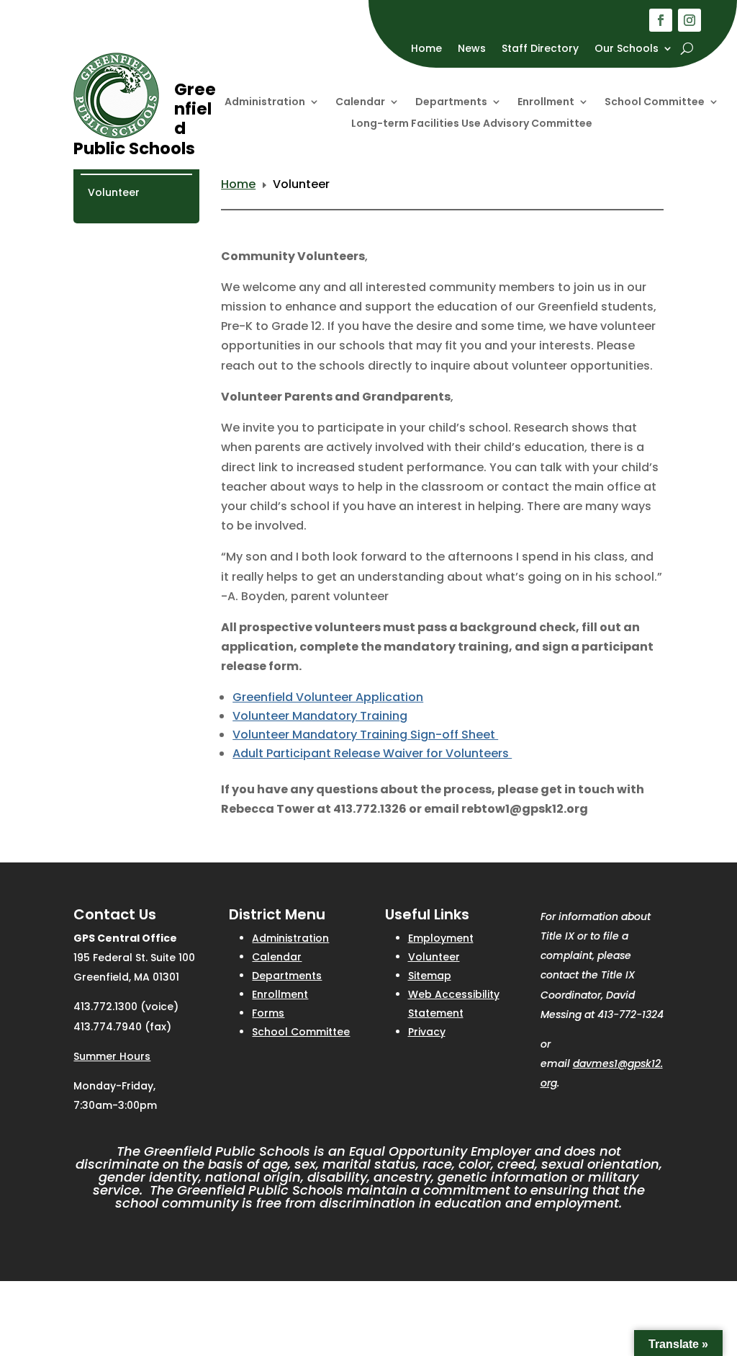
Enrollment (545, 103)
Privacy (427, 1032)
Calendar (360, 103)
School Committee (655, 103)
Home (426, 49)
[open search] (687, 48)
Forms (268, 1013)
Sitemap (429, 975)
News (472, 49)
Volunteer (114, 192)
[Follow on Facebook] (660, 20)
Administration (265, 103)
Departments (451, 103)
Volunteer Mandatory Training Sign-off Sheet (365, 734)
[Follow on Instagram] (689, 20)
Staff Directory (540, 49)
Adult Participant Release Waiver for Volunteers (372, 753)
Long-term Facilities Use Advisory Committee (471, 124)
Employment (441, 938)
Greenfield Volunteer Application (327, 697)
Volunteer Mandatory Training (319, 716)
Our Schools (626, 49)
